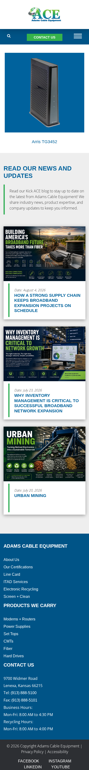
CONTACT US (44, 37)
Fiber (8, 649)
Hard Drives (14, 656)
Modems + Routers (19, 619)
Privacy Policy (32, 751)
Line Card (12, 574)
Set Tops (11, 634)
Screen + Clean (17, 597)
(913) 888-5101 (24, 700)
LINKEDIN (33, 767)
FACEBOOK (28, 761)
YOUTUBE (60, 767)
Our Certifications (18, 567)
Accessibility (57, 751)
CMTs (8, 641)
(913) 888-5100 (24, 693)
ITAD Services (16, 582)
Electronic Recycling (21, 589)
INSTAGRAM (60, 761)
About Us (11, 560)
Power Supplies (17, 626)
